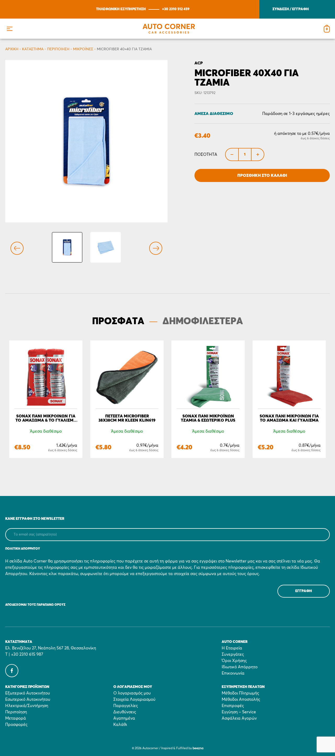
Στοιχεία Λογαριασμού (134, 699)
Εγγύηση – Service (239, 712)
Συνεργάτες (233, 654)
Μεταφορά (15, 718)
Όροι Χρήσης (234, 661)
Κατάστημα (32, 49)
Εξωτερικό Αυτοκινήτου (27, 693)
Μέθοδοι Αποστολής (241, 699)
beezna (198, 748)
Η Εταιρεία (232, 648)
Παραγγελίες (125, 706)
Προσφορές (16, 724)
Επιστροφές (233, 706)
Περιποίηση (58, 49)
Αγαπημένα (124, 718)
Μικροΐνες (83, 49)
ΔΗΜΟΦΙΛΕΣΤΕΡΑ (203, 321)
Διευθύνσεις (124, 712)
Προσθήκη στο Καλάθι (262, 175)
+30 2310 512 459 (175, 9)
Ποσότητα (205, 154)
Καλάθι (120, 724)
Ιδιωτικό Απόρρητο (240, 667)
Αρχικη (11, 49)
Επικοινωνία (233, 673)
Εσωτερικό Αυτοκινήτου (27, 699)
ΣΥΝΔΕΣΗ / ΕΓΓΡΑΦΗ (290, 9)
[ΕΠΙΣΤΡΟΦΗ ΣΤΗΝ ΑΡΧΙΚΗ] (169, 29)
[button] (9, 29)
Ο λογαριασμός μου (132, 693)
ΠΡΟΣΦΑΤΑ (118, 321)
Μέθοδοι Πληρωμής (240, 693)
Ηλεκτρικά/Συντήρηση (26, 706)
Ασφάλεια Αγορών (239, 718)
